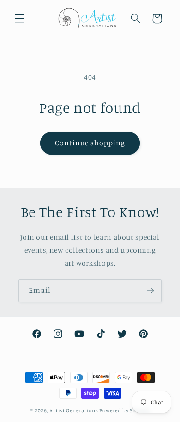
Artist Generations (73, 410)
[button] (19, 18)
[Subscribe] (150, 290)
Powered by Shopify (124, 410)
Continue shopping (90, 142)
